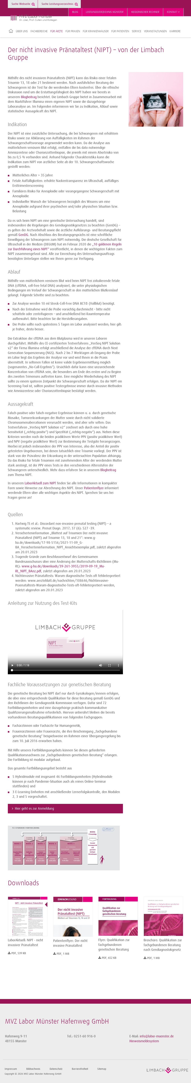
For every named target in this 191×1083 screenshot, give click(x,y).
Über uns (22, 31)
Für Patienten (120, 31)
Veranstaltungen (155, 31)
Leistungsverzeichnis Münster (104, 12)
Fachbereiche (39, 31)
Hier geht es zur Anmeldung (34, 808)
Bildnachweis (33, 1069)
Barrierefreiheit (80, 1069)
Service (136, 31)
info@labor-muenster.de (157, 1036)
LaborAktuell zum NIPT (40, 483)
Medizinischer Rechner (145, 12)
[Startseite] (34, 18)
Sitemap (101, 1069)
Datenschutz (56, 1069)
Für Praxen (72, 31)
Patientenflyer (94, 488)
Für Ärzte (56, 31)
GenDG (23, 235)
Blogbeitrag (29, 97)
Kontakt (172, 12)
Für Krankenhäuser (96, 31)
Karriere (175, 31)
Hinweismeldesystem (144, 1041)
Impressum (11, 1069)
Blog (75, 12)
